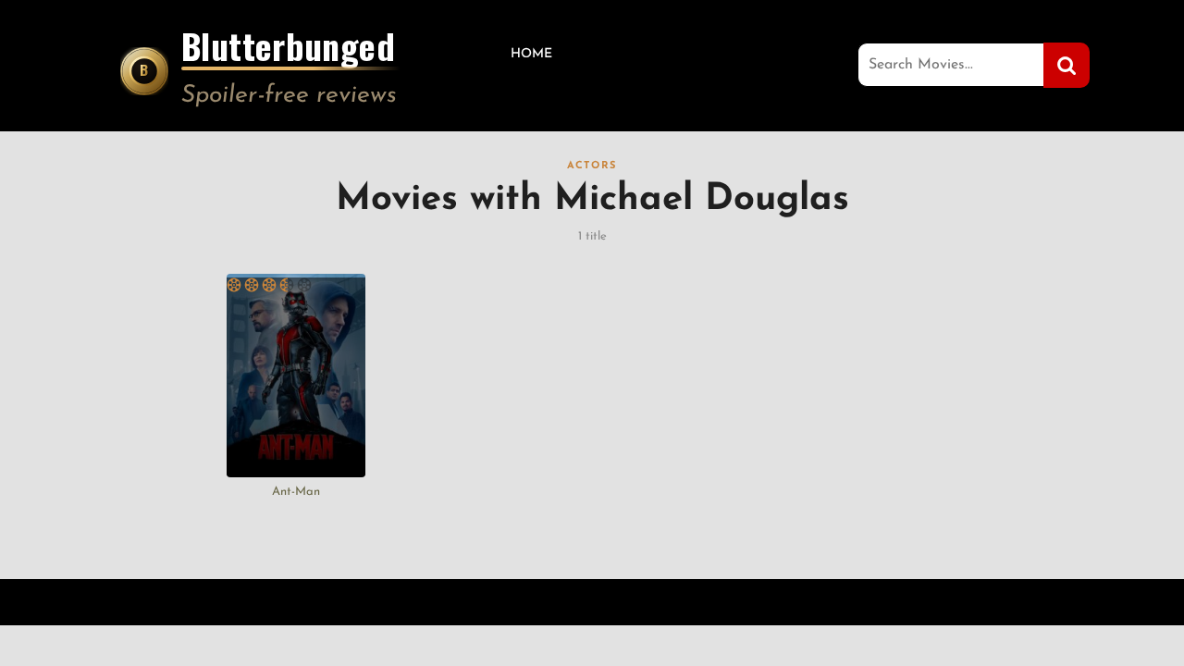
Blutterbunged (288, 49)
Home (531, 54)
